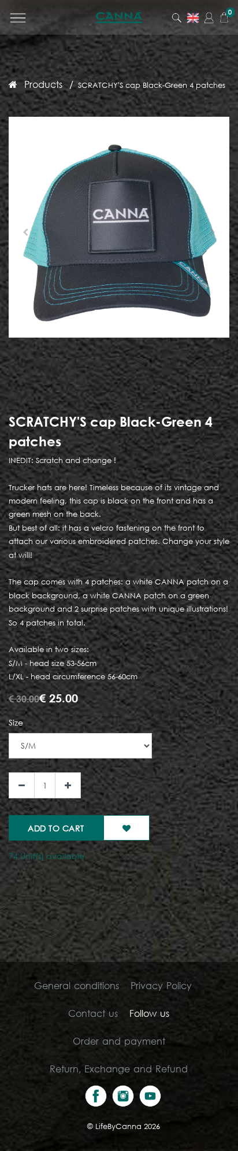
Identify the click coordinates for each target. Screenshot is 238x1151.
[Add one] (68, 785)
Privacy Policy (161, 985)
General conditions (76, 985)
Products (43, 84)
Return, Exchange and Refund (119, 1069)
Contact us (93, 1013)
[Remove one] (22, 785)
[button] (25, 232)
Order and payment (119, 1041)
